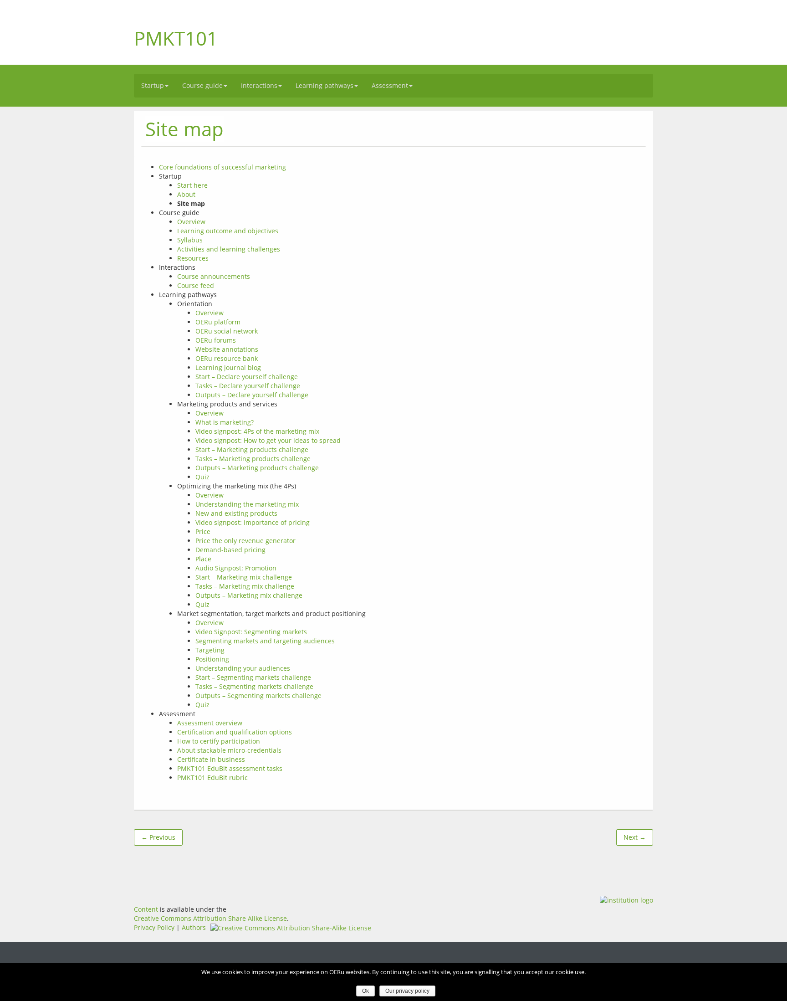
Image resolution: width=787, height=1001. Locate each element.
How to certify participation (218, 741)
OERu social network (226, 331)
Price (202, 531)
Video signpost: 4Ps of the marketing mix (257, 431)
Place (203, 558)
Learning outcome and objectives (227, 230)
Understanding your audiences (242, 668)
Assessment (390, 85)
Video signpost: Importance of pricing (252, 522)
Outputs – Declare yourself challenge (251, 394)
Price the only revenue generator (245, 540)
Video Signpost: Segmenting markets (251, 631)
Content (146, 909)
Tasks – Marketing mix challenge (244, 586)
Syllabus (190, 240)
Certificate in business (211, 759)
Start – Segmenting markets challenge (253, 677)
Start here (192, 185)
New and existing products (236, 513)
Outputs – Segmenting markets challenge (258, 695)
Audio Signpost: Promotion (235, 568)
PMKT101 (176, 38)
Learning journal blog (228, 367)
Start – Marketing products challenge (251, 449)
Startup (152, 85)
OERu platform (217, 322)
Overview (191, 221)
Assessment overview (209, 723)
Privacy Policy (154, 927)
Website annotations (226, 349)
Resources (193, 258)
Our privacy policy (407, 991)
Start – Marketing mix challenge (243, 577)
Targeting (210, 650)
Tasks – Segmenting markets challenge (254, 686)
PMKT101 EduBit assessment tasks (229, 768)
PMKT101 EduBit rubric (212, 777)
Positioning (212, 659)
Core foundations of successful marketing (222, 167)
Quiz (202, 476)
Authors (194, 927)
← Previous (158, 837)
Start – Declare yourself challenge (246, 376)
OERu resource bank (226, 358)
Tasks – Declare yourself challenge (247, 385)
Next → (634, 837)
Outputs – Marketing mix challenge (248, 595)
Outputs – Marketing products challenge (257, 467)
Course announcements (213, 276)
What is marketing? (224, 422)
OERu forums (215, 340)
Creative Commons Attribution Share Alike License (210, 918)
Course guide (202, 85)
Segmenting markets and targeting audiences (265, 641)
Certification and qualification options (234, 732)
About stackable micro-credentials (229, 750)
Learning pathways (324, 85)
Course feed (195, 285)
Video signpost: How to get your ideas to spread (268, 440)
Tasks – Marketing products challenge (253, 458)
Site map (184, 129)
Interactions (259, 85)
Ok (365, 991)
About (186, 194)
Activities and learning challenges (228, 249)
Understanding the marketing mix (247, 504)
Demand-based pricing (230, 549)
